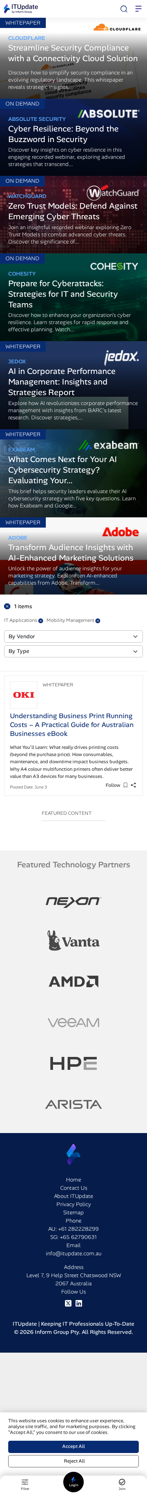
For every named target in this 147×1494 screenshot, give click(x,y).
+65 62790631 (78, 1237)
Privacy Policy (73, 1204)
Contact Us (73, 1187)
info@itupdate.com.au (74, 1253)
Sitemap (73, 1212)
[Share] (133, 785)
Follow (113, 785)
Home (73, 1179)
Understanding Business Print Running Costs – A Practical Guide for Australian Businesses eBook (72, 724)
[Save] (125, 785)
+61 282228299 (78, 1228)
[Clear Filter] (40, 620)
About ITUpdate (73, 1196)
